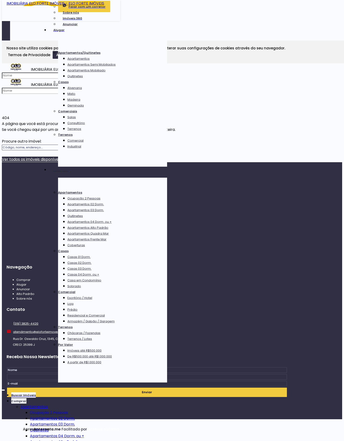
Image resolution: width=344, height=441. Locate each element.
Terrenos (74, 129)
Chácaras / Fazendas (83, 333)
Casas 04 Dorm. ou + (83, 274)
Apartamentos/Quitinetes (79, 53)
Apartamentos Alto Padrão (87, 227)
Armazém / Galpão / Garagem (91, 321)
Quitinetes (75, 76)
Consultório (76, 123)
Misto (71, 94)
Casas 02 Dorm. (79, 263)
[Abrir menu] (3, 389)
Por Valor (65, 344)
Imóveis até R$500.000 (84, 350)
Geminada (75, 105)
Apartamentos (78, 58)
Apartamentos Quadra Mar (88, 233)
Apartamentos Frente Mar (86, 239)
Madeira (73, 99)
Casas (63, 82)
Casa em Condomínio (84, 280)
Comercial (75, 140)
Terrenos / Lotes (79, 339)
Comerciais (67, 111)
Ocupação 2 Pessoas (83, 198)
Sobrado (74, 286)
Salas (71, 117)
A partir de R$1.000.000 (84, 362)
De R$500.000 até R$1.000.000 (89, 356)
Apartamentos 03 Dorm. (85, 210)
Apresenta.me (28, 429)
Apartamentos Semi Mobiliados (91, 64)
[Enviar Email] (172, 6)
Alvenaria (74, 88)
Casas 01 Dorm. (79, 257)
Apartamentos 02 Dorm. (85, 204)
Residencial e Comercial (86, 315)
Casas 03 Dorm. (79, 268)
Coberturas (76, 245)
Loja (70, 303)
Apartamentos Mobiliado (86, 70)
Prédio (72, 309)
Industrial (74, 146)
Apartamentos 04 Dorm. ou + (89, 222)
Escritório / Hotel (79, 298)
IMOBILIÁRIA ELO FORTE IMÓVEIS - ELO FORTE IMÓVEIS (55, 3)
